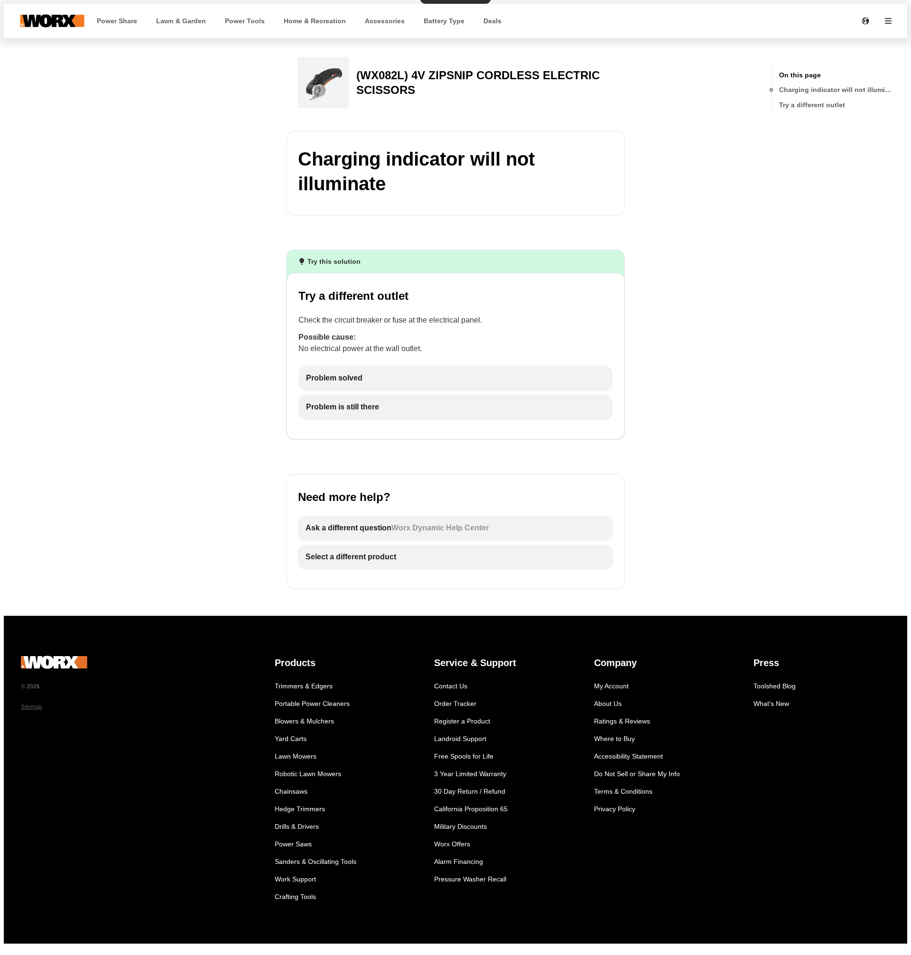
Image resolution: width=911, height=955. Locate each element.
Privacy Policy (614, 809)
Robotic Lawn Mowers (308, 774)
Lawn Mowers (295, 756)
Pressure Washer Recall (470, 879)
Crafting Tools (295, 896)
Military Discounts (460, 826)
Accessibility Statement (628, 756)
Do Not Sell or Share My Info (637, 774)
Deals (492, 21)
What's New (771, 703)
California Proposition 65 (471, 809)
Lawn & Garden (181, 21)
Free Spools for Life (463, 756)
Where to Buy (614, 738)
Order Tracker (455, 703)
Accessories (385, 21)
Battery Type (444, 21)
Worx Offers (452, 844)
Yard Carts (291, 738)
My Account (611, 686)
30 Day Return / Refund (469, 791)
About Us (608, 703)
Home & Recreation (315, 21)
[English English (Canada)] (865, 20)
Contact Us (450, 686)
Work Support (295, 879)
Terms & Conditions (623, 791)
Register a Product (462, 721)
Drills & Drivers (297, 826)
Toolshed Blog (774, 686)
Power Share (117, 21)
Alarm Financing (458, 861)
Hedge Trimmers (300, 809)
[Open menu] (888, 20)
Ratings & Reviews (622, 721)
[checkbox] (455, 378)
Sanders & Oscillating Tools (315, 861)
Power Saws (293, 844)
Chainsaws (291, 791)
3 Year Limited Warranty (470, 774)
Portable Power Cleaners (312, 703)
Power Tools (245, 21)
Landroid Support (460, 738)
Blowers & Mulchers (304, 721)
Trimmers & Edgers (304, 686)
